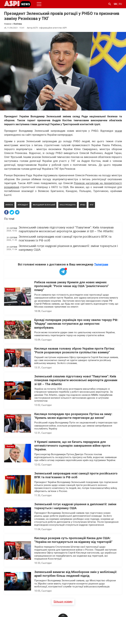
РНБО (83, 205)
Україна (9, 205)
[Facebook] (6, 212)
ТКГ (92, 205)
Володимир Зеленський (44, 205)
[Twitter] (12, 212)
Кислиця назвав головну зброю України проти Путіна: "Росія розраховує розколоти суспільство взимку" (74, 350)
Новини (7, 24)
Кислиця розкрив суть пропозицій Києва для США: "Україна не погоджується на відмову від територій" (73, 540)
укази (118, 130)
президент (23, 205)
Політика (17, 24)
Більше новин (63, 601)
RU (120, 4)
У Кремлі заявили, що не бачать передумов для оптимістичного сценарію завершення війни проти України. (72, 445)
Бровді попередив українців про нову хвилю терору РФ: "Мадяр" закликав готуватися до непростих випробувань (76, 323)
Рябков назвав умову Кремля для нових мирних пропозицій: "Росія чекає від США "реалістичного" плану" (71, 286)
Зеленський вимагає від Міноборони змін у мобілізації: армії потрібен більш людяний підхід (75, 574)
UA (115, 4)
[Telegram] (17, 212)
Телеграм (101, 264)
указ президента (68, 205)
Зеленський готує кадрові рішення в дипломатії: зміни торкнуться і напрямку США (75, 506)
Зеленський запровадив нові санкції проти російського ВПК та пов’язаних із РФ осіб (75, 475)
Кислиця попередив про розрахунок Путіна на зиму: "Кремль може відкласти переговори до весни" (73, 416)
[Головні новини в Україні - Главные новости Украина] (17, 3)
